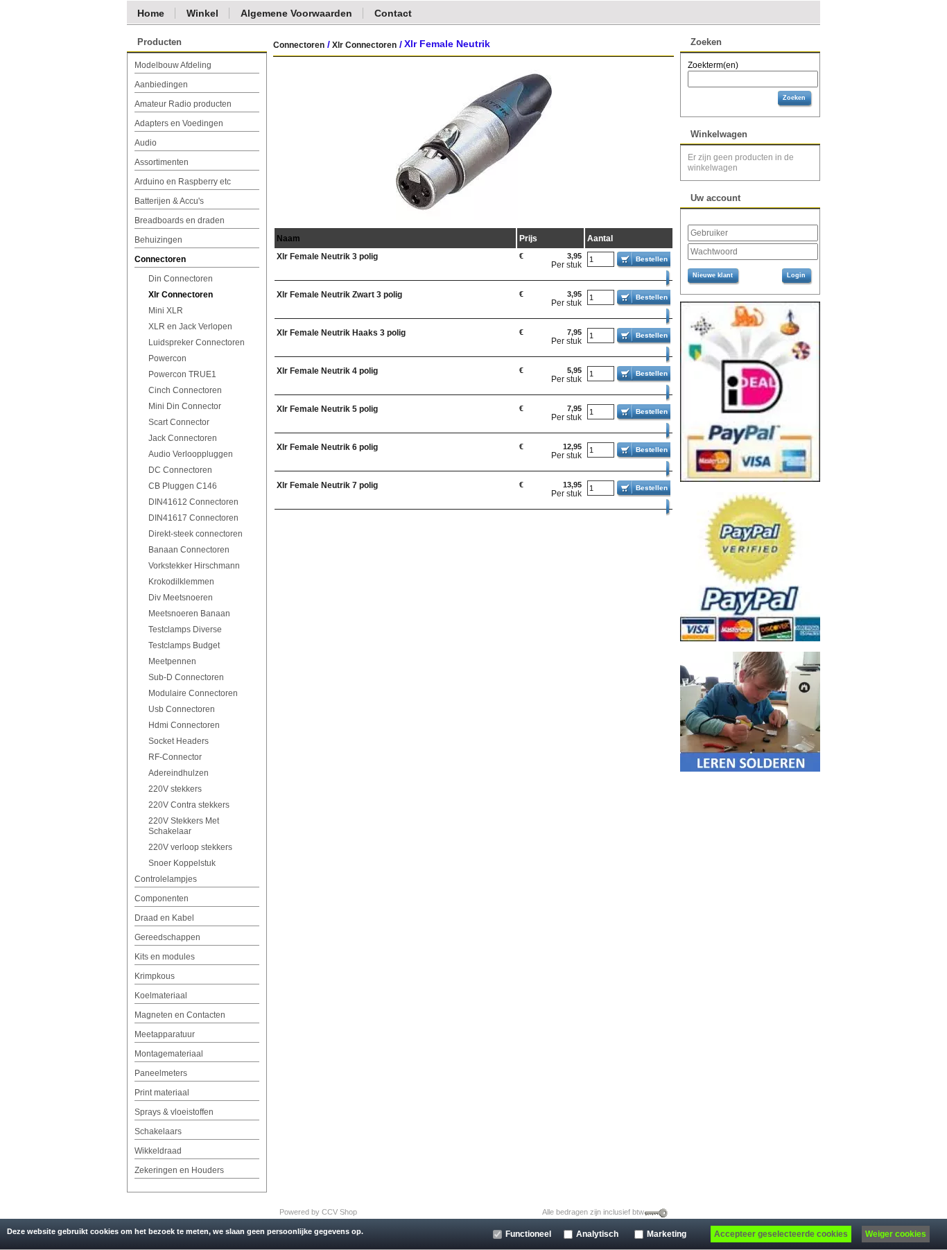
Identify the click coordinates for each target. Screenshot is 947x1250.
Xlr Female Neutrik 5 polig (327, 409)
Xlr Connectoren (180, 295)
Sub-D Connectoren (186, 677)
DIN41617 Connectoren (193, 518)
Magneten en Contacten (179, 1015)
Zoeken (794, 97)
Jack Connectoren (182, 438)
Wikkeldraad (158, 1151)
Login (796, 275)
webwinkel (378, 1212)
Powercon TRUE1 (182, 374)
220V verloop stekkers (190, 847)
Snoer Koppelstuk (182, 863)
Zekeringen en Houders (179, 1170)
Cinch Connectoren (185, 390)
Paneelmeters (160, 1073)
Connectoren (160, 259)
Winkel (202, 12)
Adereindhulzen (178, 773)
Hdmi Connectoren (184, 725)
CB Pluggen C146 (182, 486)
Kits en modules (164, 957)
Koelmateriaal (160, 995)
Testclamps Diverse (185, 629)
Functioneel (528, 1234)
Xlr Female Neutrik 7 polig (327, 485)
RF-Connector (175, 757)
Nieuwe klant (713, 275)
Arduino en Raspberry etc (182, 181)
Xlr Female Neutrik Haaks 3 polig (341, 333)
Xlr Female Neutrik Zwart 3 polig (339, 295)
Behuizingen (158, 240)
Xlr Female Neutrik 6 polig (327, 447)
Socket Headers (178, 741)
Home (150, 12)
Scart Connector (178, 422)
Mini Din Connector (184, 406)
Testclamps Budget (184, 645)
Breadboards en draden (179, 220)
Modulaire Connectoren (193, 693)
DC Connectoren (180, 470)
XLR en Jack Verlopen (190, 326)
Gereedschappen (167, 937)
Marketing (666, 1234)
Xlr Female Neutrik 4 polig (327, 371)
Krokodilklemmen (181, 582)
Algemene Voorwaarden (296, 12)
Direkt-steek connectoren (195, 534)
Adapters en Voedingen (178, 123)
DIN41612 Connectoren (193, 502)
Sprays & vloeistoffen (174, 1112)
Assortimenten (161, 162)
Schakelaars (158, 1131)
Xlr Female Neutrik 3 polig (327, 256)
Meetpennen (172, 661)
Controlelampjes (165, 879)
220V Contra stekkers (188, 805)
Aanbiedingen (161, 84)
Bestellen (652, 259)
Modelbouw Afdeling (172, 65)
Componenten (161, 898)
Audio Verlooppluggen (190, 454)
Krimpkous (154, 976)
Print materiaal (161, 1092)
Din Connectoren (180, 279)
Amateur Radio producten (183, 104)
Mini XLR (165, 310)
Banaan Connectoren (188, 550)
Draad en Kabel (164, 918)
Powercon (167, 358)
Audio (145, 143)
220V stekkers (175, 789)
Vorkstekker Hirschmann (194, 566)
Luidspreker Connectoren (196, 342)
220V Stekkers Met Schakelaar (183, 826)
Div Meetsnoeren (180, 597)
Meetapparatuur (164, 1034)
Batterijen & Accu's (169, 201)
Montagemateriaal (168, 1054)
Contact (393, 12)
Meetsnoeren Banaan (189, 613)
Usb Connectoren (181, 709)
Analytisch (597, 1234)
